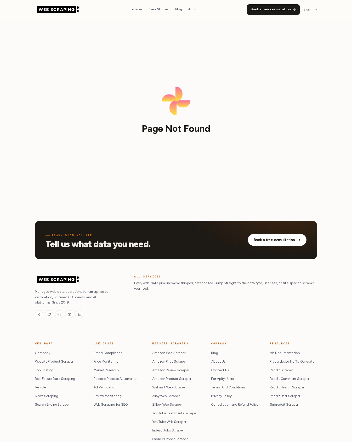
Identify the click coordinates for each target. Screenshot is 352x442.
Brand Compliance (108, 353)
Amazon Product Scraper (171, 379)
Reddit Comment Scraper (289, 379)
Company (42, 353)
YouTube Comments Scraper (174, 413)
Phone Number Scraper (170, 439)
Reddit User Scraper (285, 396)
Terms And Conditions (228, 387)
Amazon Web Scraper (169, 353)
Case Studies (159, 9)
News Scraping (46, 396)
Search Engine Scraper (52, 405)
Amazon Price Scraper (169, 361)
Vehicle (40, 387)
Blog (178, 9)
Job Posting (44, 370)
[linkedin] (79, 314)
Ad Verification (105, 387)
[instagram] (59, 314)
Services (136, 9)
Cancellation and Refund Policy (234, 405)
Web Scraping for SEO (111, 405)
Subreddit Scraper (284, 405)
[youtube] (69, 314)
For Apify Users (222, 379)
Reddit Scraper (281, 370)
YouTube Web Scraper (169, 422)
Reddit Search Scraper (287, 387)
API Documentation (285, 353)
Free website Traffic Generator (293, 361)
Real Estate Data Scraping (55, 379)
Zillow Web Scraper (167, 405)
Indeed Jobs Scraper (168, 430)
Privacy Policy (221, 396)
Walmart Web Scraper (169, 387)
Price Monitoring (106, 361)
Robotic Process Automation (116, 379)
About (193, 9)
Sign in (310, 9)
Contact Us (220, 370)
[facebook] (39, 314)
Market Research (106, 370)
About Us (218, 361)
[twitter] (49, 314)
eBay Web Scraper (166, 396)
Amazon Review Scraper (170, 370)
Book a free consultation (271, 9)
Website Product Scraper (54, 361)
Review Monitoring (108, 396)
